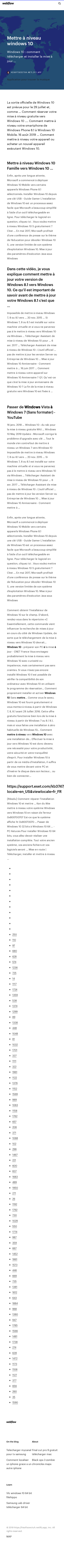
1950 (15, 1187)
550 (14, 1226)
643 (14, 1297)
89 (13, 1017)
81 (13, 1039)
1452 (15, 1253)
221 (14, 1160)
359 (14, 1242)
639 (14, 1353)
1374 (14, 1006)
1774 (14, 1231)
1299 (15, 1011)
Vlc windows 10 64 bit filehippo (19, 1495)
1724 (14, 989)
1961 (14, 1072)
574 (14, 961)
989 (14, 1099)
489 (14, 1182)
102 (14, 1143)
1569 (15, 1094)
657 (14, 1121)
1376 (15, 1083)
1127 (14, 1375)
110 (14, 939)
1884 (15, 1303)
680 (14, 950)
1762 (14, 1116)
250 (14, 934)
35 (13, 1397)
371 (14, 1132)
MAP (9, 1536)
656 (14, 1386)
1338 (15, 1022)
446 (14, 1270)
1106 (14, 1369)
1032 (15, 1044)
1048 (15, 1033)
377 (14, 1380)
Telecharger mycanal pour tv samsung (18, 1452)
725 (14, 973)
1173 (14, 1364)
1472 (14, 1358)
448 (14, 1028)
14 (13, 978)
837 (14, 1171)
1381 (14, 1286)
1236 (15, 967)
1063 (15, 1105)
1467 (15, 1154)
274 (14, 1347)
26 (13, 1198)
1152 (14, 1088)
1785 (15, 1325)
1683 (15, 1176)
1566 (15, 1330)
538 (14, 1000)
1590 (15, 1402)
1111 (14, 1061)
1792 (14, 1209)
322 (14, 1066)
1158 (14, 1110)
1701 (14, 1050)
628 (14, 956)
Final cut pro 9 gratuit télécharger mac (45, 1452)
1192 (14, 1204)
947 (14, 1319)
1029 (15, 1220)
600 (14, 1165)
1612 (14, 1292)
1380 (15, 1314)
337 (14, 1055)
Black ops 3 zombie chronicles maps (43, 1462)
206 (14, 1127)
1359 (15, 995)
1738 (15, 1341)
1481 (14, 1336)
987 (14, 1237)
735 (14, 1281)
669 (14, 1275)
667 (14, 1248)
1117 (14, 984)
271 (14, 1193)
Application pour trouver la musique (28, 79)
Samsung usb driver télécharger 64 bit (18, 1505)
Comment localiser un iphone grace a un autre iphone (18, 1464)
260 (14, 1391)
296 (14, 1149)
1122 (14, 1077)
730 (14, 1215)
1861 (14, 1259)
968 (14, 1308)
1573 (14, 1264)
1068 (15, 1138)
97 (13, 945)
